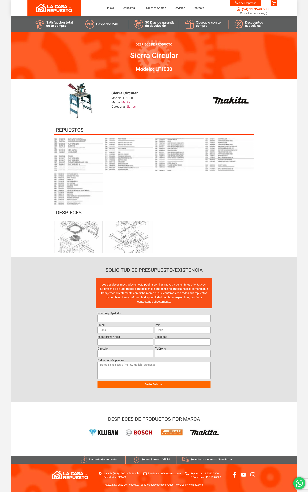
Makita (125, 102)
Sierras (131, 106)
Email (101, 325)
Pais (157, 325)
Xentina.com (196, 484)
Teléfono (160, 348)
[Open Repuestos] (137, 8)
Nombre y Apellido (108, 313)
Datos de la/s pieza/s (111, 360)
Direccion (103, 348)
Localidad (161, 336)
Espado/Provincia (108, 336)
